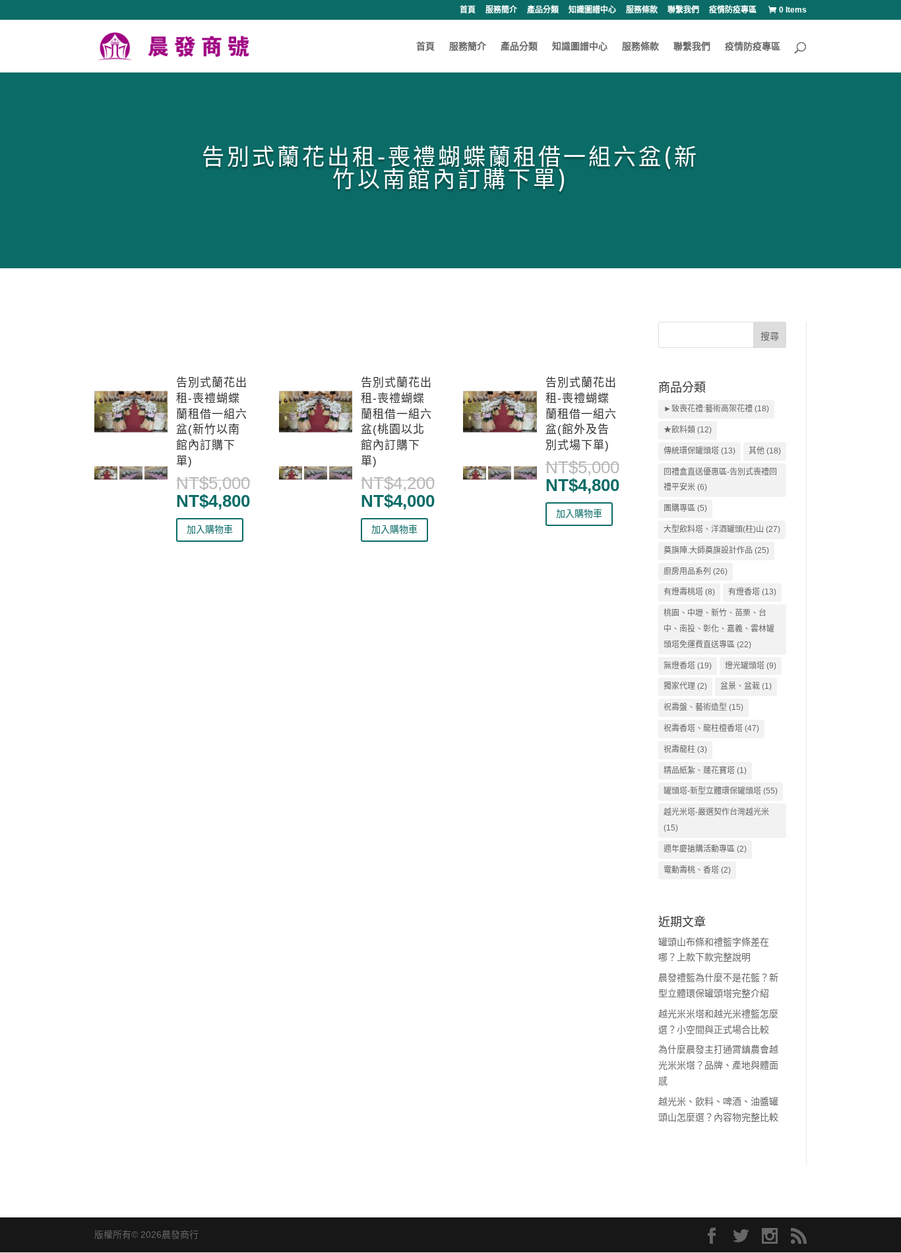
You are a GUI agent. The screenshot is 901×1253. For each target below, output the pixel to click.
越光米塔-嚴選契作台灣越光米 (716, 819)
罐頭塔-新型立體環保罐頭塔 (721, 791)
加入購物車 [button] (210, 529)
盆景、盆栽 (746, 686)
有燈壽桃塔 (689, 592)
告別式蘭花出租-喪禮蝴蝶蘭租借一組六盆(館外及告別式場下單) (581, 414)
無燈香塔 (688, 665)
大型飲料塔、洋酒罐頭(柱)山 (722, 529)
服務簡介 (501, 10)
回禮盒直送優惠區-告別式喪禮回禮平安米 (720, 479)
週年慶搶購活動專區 (705, 849)
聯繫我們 (683, 10)
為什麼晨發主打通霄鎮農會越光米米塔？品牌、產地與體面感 (718, 1065)
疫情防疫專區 (733, 10)
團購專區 (685, 508)
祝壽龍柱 (685, 749)
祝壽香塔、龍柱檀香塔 (711, 728)
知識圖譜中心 (592, 10)
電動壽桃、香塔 (697, 870)
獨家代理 (685, 686)
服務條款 (642, 10)
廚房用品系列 (696, 571)
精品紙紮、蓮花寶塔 (705, 770)
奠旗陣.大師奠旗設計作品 (716, 550)
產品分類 (543, 10)
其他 (765, 450)
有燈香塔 (752, 592)
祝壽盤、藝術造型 (703, 707)
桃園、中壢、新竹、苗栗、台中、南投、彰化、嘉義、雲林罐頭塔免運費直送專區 (719, 628)
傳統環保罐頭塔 (699, 450)
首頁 (468, 10)
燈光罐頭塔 (750, 665)
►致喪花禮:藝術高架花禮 (716, 408)
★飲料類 (688, 429)
